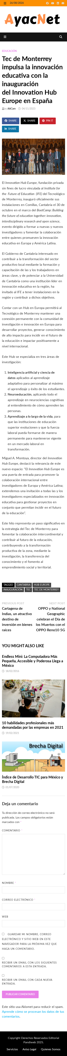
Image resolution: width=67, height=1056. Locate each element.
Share (13, 121)
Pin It (49, 121)
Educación (9, 51)
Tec (28, 590)
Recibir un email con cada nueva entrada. (27, 982)
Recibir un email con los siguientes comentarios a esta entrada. (29, 965)
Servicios (12, 1049)
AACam (12, 109)
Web (5, 917)
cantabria (23, 585)
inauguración (13, 590)
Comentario (12, 830)
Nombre (9, 883)
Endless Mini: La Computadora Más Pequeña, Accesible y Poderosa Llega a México (32, 661)
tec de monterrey (46, 590)
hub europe (42, 585)
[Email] (63, 3)
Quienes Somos (50, 1049)
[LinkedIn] (58, 3)
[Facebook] (47, 3)
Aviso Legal (29, 1049)
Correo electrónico (19, 900)
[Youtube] (53, 3)
